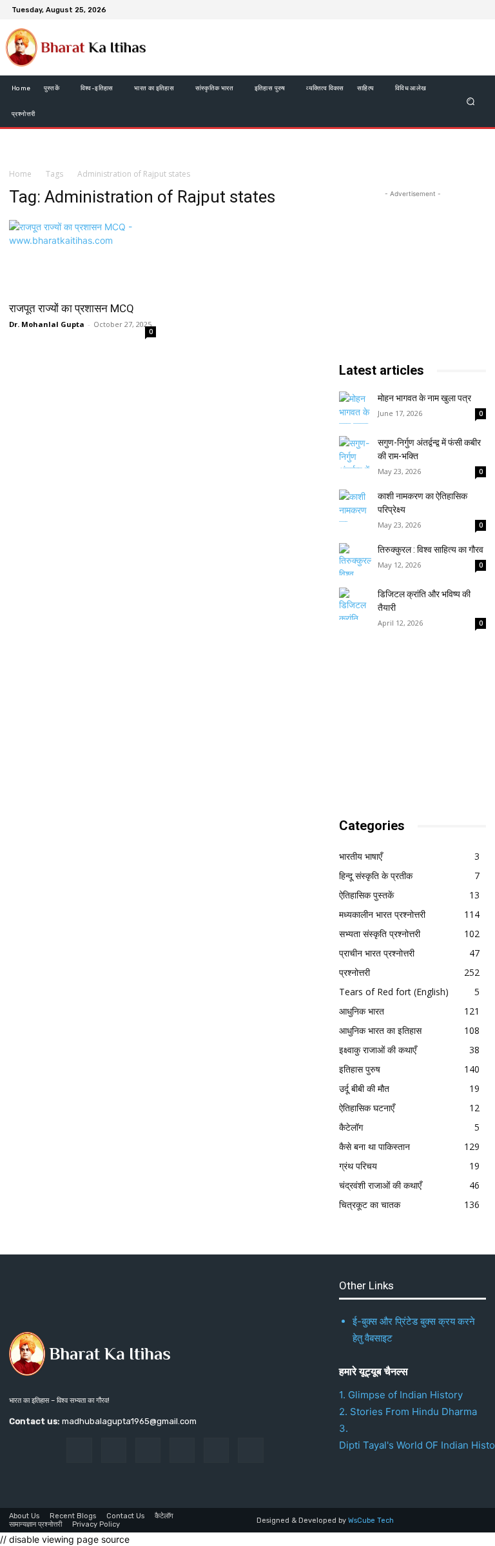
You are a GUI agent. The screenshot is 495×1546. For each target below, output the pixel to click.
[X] (444, 9)
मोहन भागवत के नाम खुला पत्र (424, 398)
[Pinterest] (182, 1450)
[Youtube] (475, 9)
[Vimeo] (460, 9)
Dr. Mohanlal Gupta (46, 324)
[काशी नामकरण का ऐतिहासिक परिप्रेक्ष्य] (355, 506)
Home (20, 173)
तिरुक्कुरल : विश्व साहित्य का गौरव (430, 549)
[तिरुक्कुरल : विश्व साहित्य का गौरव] (355, 559)
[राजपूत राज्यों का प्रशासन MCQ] (82, 256)
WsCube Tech (371, 1520)
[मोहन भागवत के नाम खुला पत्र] (355, 407)
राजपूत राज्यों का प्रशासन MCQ (71, 308)
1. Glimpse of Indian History (401, 1395)
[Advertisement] (417, 724)
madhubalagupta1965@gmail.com (129, 1421)
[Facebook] (414, 9)
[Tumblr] (216, 1450)
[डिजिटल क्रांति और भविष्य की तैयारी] (355, 604)
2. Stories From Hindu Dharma (408, 1411)
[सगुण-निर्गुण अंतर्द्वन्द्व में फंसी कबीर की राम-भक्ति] (355, 452)
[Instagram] (429, 9)
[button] (470, 101)
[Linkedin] (147, 1450)
